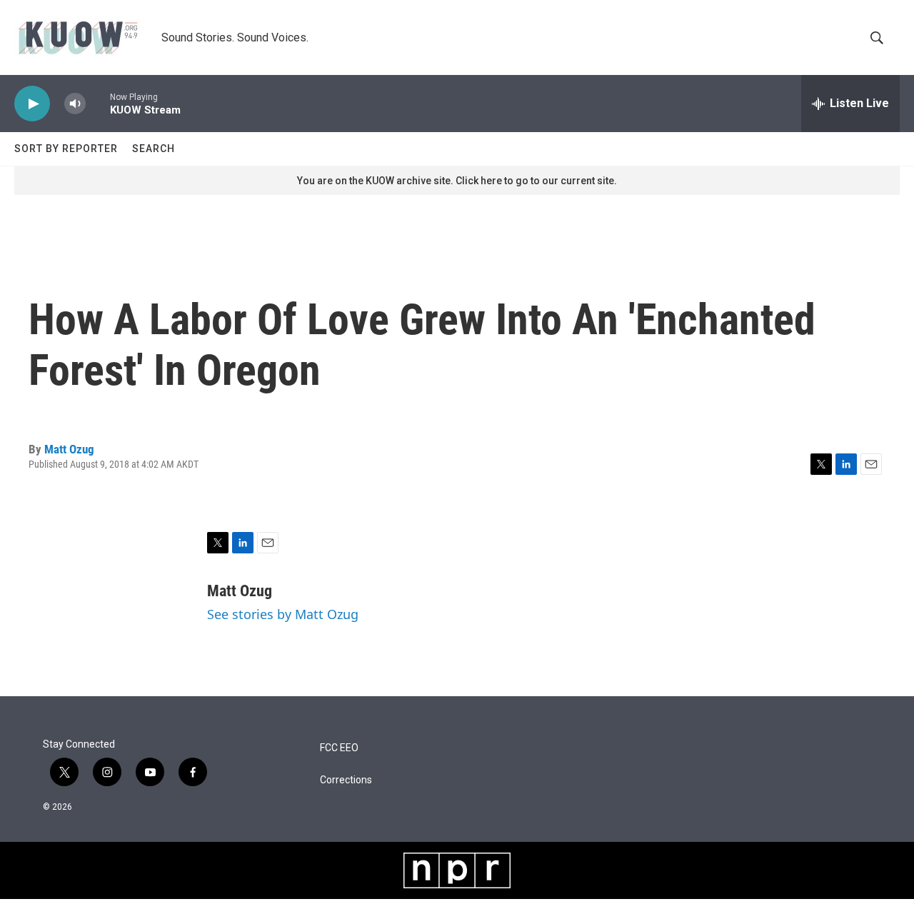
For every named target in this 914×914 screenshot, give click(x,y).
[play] (32, 104)
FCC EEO (339, 748)
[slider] (98, 103)
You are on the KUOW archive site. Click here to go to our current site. (457, 180)
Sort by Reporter (66, 148)
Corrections (346, 780)
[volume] (75, 104)
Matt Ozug (69, 449)
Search (153, 148)
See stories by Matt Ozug (282, 614)
